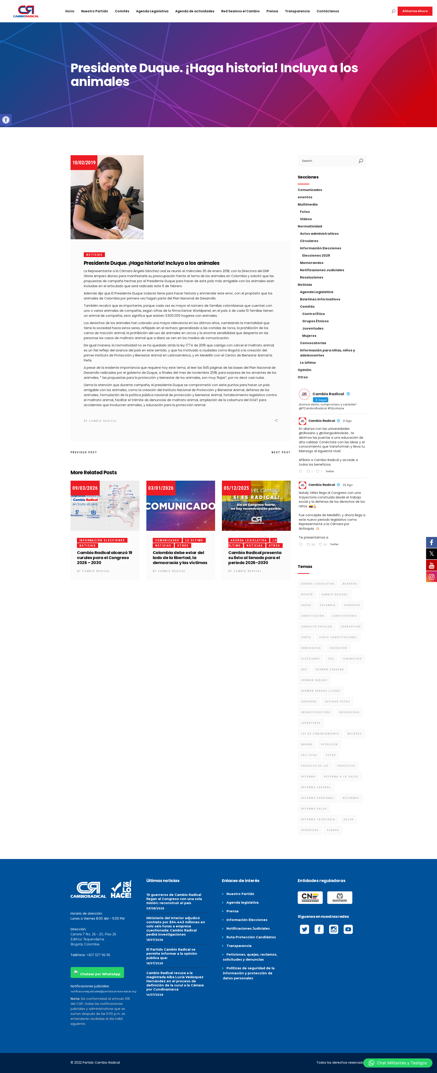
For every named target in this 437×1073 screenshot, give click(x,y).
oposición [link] (329, 744)
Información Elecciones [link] (102, 540)
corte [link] (306, 637)
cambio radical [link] (334, 594)
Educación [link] (338, 648)
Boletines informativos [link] (320, 299)
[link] (6, 120)
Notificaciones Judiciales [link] (322, 270)
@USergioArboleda (333, 433)
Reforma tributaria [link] (318, 819)
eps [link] (331, 658)
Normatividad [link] (310, 226)
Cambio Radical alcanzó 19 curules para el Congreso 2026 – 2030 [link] (104, 557)
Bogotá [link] (307, 594)
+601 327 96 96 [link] (98, 955)
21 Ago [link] (347, 421)
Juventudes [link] (312, 328)
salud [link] (348, 819)
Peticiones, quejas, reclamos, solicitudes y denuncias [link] (250, 957)
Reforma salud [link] (314, 808)
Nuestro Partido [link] (240, 894)
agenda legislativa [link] (318, 583)
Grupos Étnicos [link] (315, 321)
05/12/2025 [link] (236, 488)
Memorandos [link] (311, 263)
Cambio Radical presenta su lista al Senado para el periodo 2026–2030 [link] (255, 557)
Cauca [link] (306, 605)
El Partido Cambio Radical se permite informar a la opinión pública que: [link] (171, 953)
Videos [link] (306, 219)
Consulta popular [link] (317, 626)
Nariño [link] (307, 744)
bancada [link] (350, 583)
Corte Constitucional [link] (338, 637)
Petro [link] (331, 755)
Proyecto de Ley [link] (315, 765)
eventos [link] (305, 197)
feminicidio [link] (352, 658)
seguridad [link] (310, 830)
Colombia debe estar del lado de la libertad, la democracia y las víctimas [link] (180, 557)
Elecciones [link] (310, 658)
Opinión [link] (304, 370)
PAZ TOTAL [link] (309, 755)
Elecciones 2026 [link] (316, 255)
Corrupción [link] (351, 626)
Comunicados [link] (167, 540)
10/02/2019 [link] (84, 162)
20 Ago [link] (348, 485)
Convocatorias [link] (313, 343)
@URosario (307, 433)
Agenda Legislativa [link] (249, 540)
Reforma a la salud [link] (341, 776)
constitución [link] (312, 615)
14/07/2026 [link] (154, 994)
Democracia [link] (311, 648)
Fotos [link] (305, 211)
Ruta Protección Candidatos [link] (251, 937)
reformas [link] (351, 798)
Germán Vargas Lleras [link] (320, 690)
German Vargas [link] (314, 680)
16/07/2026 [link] (154, 939)
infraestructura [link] (316, 712)
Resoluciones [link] (311, 277)
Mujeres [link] (309, 335)
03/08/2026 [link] (155, 908)
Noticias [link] (94, 254)
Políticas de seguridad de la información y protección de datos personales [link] (248, 973)
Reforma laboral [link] (316, 787)
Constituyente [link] (344, 615)
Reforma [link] (308, 776)
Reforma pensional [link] (317, 798)
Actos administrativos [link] (319, 233)
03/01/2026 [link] (161, 488)
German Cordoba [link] (329, 669)
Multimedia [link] (308, 204)
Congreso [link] (352, 605)
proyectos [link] (346, 765)
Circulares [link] (309, 241)
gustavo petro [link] (337, 701)
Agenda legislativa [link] (242, 902)
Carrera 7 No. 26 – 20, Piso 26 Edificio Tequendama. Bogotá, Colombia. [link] (93, 939)
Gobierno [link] (309, 701)
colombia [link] (328, 605)
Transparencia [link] (239, 946)
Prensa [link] (232, 911)
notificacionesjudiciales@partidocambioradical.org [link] (103, 991)
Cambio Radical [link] (103, 421)
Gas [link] (304, 669)
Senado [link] (333, 830)
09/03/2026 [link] (85, 488)
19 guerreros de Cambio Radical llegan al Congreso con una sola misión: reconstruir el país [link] (174, 899)
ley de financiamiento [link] (320, 733)
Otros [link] (183, 545)
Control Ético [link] (313, 314)
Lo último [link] (194, 540)
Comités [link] (307, 306)
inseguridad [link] (349, 712)
